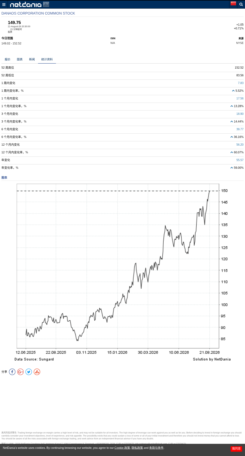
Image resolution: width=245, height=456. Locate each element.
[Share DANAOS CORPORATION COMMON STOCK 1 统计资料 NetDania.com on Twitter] (29, 372)
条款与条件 (156, 447)
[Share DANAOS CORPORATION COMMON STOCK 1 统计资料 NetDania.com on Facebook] (12, 372)
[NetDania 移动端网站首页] (29, 4)
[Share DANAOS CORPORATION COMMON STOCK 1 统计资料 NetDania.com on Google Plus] (20, 372)
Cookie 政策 (122, 447)
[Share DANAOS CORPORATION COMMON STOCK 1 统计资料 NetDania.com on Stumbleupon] (37, 372)
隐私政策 (137, 447)
